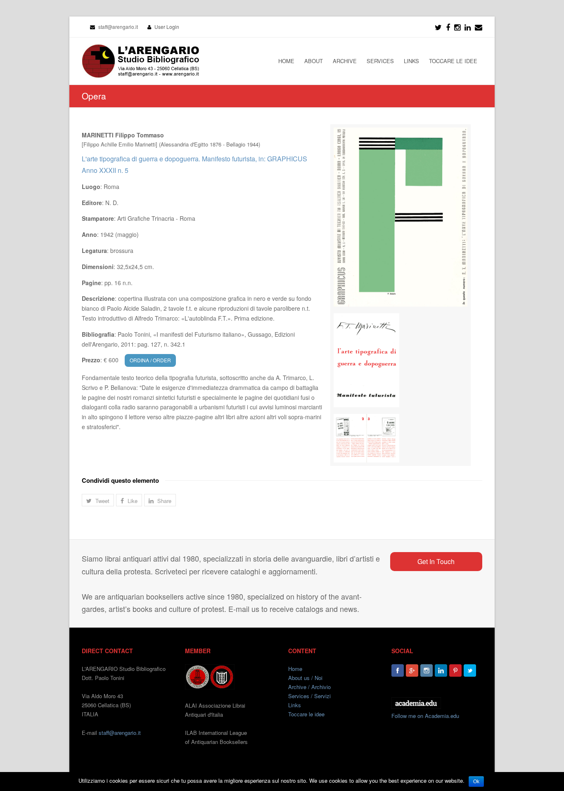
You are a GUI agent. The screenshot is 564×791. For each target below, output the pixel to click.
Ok (476, 781)
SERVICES (380, 61)
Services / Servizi (309, 696)
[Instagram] (426, 670)
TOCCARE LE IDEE (453, 61)
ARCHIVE (345, 61)
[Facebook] (448, 27)
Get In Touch (436, 561)
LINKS (411, 61)
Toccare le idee (306, 714)
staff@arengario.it (120, 733)
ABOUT (313, 61)
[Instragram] (457, 27)
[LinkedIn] (467, 27)
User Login (166, 26)
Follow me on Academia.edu (425, 716)
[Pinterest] (455, 670)
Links (294, 705)
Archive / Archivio (309, 687)
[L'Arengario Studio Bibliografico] (140, 61)
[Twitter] (438, 27)
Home (295, 669)
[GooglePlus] (412, 670)
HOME (286, 61)
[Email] (478, 27)
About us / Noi (305, 678)
